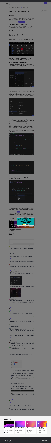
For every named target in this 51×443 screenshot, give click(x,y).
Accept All (23, 224)
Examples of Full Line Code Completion (43, 12)
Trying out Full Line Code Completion (43, 11)
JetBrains (9, 441)
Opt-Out (29, 223)
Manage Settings (27, 224)
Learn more (27, 220)
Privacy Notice (24, 222)
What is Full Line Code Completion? (43, 10)
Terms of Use (28, 222)
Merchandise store (45, 440)
